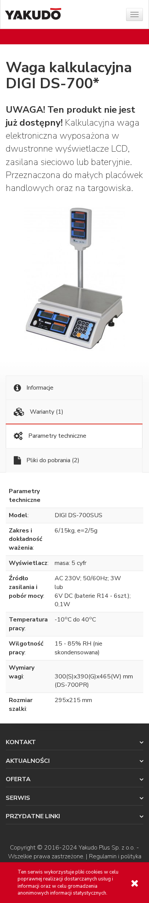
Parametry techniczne (56, 436)
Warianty (45, 412)
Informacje (39, 388)
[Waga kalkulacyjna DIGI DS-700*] (74, 278)
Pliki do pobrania (52, 460)
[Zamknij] (134, 883)
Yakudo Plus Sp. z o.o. (107, 847)
